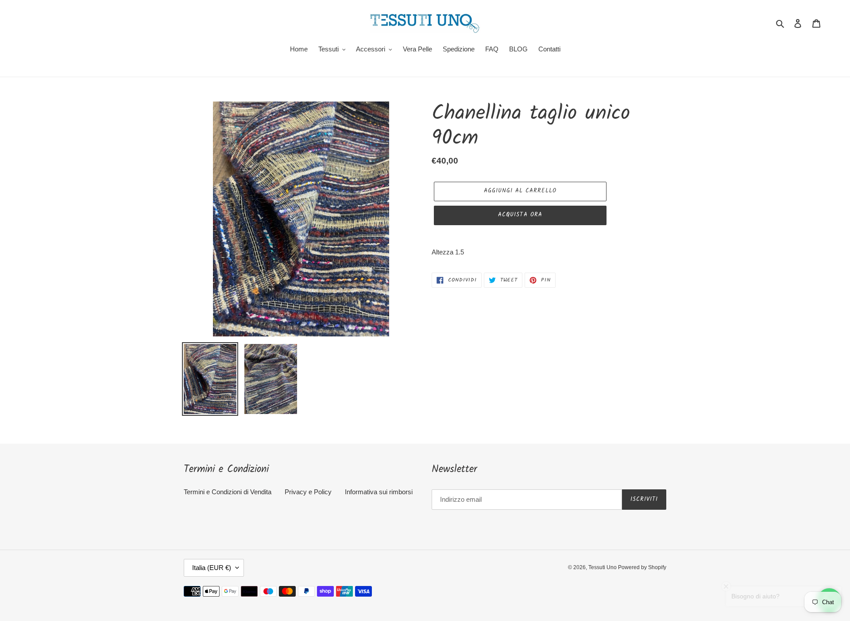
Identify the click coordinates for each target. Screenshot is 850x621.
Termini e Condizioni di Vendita (227, 492)
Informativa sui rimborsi (379, 492)
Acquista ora (520, 214)
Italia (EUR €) (211, 567)
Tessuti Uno (603, 567)
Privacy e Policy (308, 492)
